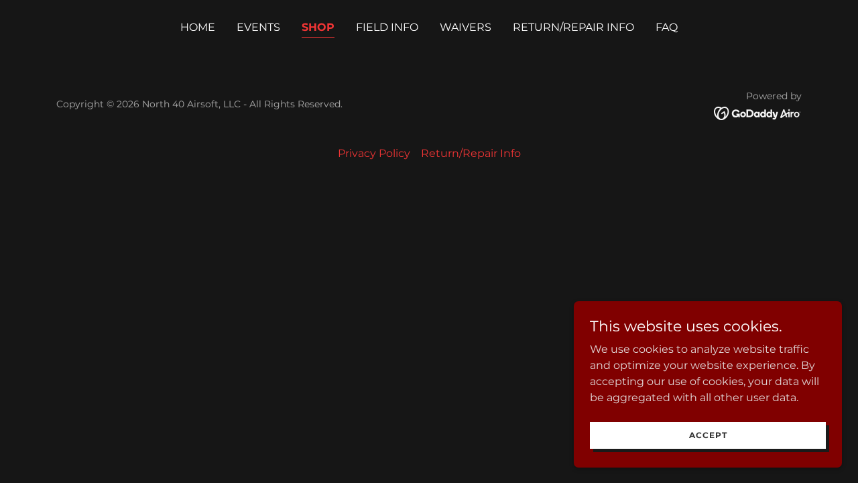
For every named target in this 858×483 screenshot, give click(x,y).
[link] (758, 112)
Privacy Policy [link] (374, 153)
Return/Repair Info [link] (573, 27)
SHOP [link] (318, 27)
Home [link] (197, 27)
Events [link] (258, 27)
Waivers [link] (465, 27)
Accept (708, 435)
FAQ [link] (667, 27)
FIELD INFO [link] (387, 27)
